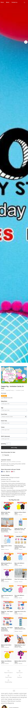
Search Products (8, 672)
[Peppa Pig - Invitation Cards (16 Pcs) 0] (14, 374)
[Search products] (26, 42)
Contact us (14, 2)
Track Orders (8, 677)
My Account (19, 672)
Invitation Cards (20, 390)
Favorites (19, 677)
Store (2, 390)
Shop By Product (10, 390)
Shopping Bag (8, 682)
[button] (6, 455)
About (7, 2)
